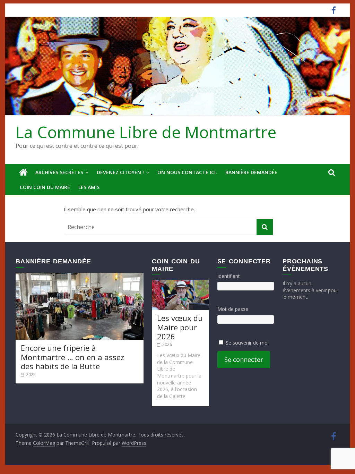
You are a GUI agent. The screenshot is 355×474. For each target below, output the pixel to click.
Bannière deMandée (251, 172)
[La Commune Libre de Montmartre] (23, 172)
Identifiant (228, 276)
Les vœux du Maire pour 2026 (180, 327)
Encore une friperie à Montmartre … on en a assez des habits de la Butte (72, 356)
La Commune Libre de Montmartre (146, 132)
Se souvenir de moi (247, 342)
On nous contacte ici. (187, 172)
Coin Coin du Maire (45, 187)
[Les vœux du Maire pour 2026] (180, 283)
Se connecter (243, 359)
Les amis (88, 187)
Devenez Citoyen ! (120, 172)
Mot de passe (232, 309)
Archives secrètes (59, 172)
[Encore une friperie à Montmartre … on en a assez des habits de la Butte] (80, 276)
